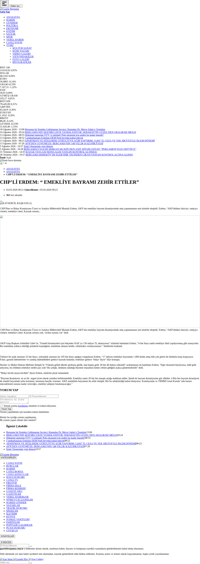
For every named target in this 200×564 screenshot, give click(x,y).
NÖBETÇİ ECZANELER (19, 499)
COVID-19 (12, 530)
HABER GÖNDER (16, 502)
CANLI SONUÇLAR (17, 474)
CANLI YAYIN (14, 42)
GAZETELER (13, 494)
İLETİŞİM (11, 513)
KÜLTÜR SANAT (22, 48)
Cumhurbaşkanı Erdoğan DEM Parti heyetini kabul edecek (54, 138)
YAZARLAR (13, 505)
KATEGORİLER (8, 457)
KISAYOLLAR (7, 536)
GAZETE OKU (14, 491)
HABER (10, 20)
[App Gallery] (36, 559)
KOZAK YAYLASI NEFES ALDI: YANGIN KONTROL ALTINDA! (61, 152)
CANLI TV (12, 480)
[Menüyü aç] (4, 4)
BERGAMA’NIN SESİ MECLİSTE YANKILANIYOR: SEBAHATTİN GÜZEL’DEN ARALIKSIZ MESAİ (80, 132)
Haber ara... (16, 6)
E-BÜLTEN (6, 542)
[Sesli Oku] (1, 201)
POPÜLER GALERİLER (19, 525)
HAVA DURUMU (15, 477)
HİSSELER (12, 511)
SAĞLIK (11, 34)
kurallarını (23, 406)
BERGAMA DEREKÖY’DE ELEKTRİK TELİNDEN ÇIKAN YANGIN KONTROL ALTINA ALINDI (79, 154)
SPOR (9, 36)
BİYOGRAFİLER (21, 62)
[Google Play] (21, 559)
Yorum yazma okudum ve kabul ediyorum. (30, 406)
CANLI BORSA (14, 471)
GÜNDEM (12, 22)
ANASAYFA (13, 17)
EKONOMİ (12, 28)
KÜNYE (10, 516)
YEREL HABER (15, 39)
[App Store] (6, 559)
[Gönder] (31, 546)
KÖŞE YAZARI (20, 51)
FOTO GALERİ (20, 59)
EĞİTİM (10, 31)
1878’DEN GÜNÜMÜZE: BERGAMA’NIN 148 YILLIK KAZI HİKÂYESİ (64, 143)
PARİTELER (13, 522)
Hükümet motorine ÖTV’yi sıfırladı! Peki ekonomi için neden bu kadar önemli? (64, 135)
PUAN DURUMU (15, 527)
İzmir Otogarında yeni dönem (38, 146)
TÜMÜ (10, 45)
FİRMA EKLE (13, 485)
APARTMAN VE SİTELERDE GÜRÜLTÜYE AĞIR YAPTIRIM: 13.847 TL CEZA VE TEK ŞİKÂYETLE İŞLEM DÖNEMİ (90, 140)
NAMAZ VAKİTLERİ (18, 519)
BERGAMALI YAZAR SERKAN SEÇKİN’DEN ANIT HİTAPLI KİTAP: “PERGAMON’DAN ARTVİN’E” (80, 149)
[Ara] (31, 563)
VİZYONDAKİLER (23, 56)
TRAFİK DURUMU (17, 508)
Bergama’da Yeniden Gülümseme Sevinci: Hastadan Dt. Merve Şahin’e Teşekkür (65, 129)
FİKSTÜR (11, 482)
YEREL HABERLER (17, 497)
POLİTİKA (12, 25)
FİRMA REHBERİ (16, 488)
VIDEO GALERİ (21, 53)
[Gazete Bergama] (9, 9)
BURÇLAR (12, 466)
